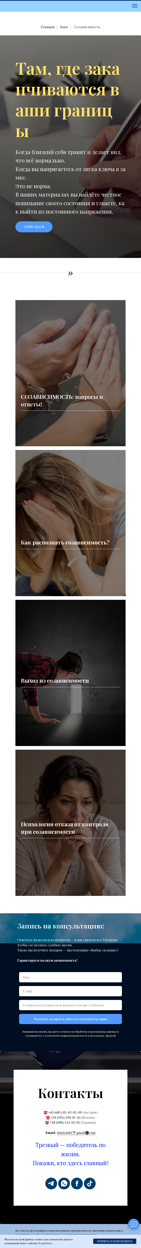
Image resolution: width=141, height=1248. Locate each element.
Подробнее (45, 1243)
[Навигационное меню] (134, 6)
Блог (64, 27)
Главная (48, 27)
